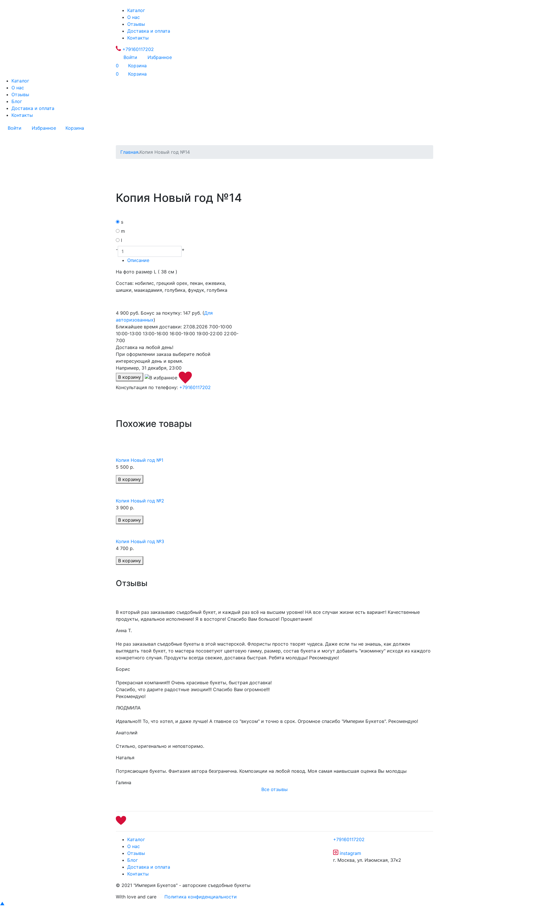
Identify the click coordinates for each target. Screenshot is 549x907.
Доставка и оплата (148, 31)
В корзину (129, 377)
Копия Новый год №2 (140, 501)
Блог (16, 101)
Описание (138, 260)
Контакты (138, 38)
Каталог (136, 10)
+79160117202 (137, 49)
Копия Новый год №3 (140, 541)
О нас (133, 17)
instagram (349, 853)
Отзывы (136, 24)
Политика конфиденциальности (200, 897)
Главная (129, 152)
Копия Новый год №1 (139, 460)
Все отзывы (274, 789)
